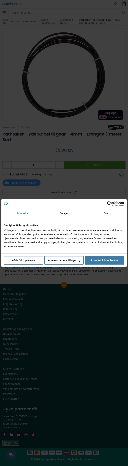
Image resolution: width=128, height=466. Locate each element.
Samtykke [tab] (22, 213)
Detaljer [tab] (64, 213)
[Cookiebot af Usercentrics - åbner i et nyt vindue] (109, 203)
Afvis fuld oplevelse (23, 260)
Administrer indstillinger (62, 260)
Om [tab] (106, 213)
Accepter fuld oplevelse (104, 260)
